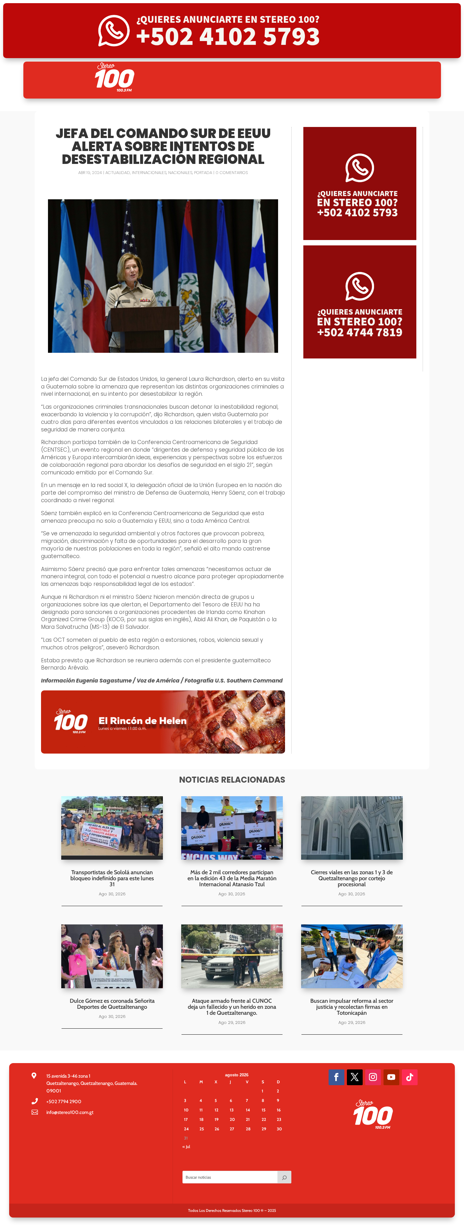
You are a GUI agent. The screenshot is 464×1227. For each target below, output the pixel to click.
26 (217, 1128)
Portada (203, 173)
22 (264, 1119)
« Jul (186, 1146)
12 (216, 1109)
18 (201, 1119)
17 (186, 1119)
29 (264, 1128)
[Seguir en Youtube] (391, 1077)
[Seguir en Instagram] (373, 1077)
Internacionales (149, 173)
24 (186, 1128)
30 (279, 1128)
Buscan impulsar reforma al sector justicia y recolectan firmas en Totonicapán (351, 1006)
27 (232, 1128)
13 (232, 1109)
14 (248, 1109)
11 (201, 1109)
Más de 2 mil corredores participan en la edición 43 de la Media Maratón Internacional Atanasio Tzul (232, 878)
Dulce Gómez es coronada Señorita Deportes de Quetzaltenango (112, 1003)
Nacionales (180, 173)
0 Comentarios (232, 173)
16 (279, 1109)
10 (186, 1109)
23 (279, 1119)
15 (263, 1109)
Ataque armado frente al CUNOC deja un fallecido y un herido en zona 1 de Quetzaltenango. (232, 1006)
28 (248, 1128)
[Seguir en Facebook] (336, 1077)
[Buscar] (284, 1177)
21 (248, 1119)
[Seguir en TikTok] (410, 1077)
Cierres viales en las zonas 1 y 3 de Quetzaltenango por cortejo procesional (352, 878)
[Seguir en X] (355, 1077)
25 (201, 1128)
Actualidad (117, 173)
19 (216, 1119)
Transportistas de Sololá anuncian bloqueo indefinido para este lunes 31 (112, 878)
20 (232, 1119)
